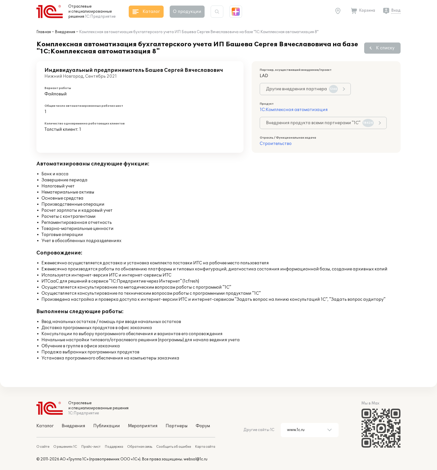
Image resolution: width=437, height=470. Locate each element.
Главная (43, 32)
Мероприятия (143, 426)
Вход (396, 10)
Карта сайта (205, 447)
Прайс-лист (91, 447)
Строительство (276, 143)
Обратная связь (139, 447)
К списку (385, 48)
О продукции (187, 11)
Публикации (106, 426)
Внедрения (65, 32)
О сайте (42, 447)
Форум (203, 426)
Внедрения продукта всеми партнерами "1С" (319, 122)
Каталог (45, 426)
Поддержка (114, 447)
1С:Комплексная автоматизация (294, 109)
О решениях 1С (65, 447)
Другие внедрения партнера (301, 89)
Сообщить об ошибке (173, 447)
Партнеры (177, 426)
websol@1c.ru (195, 459)
